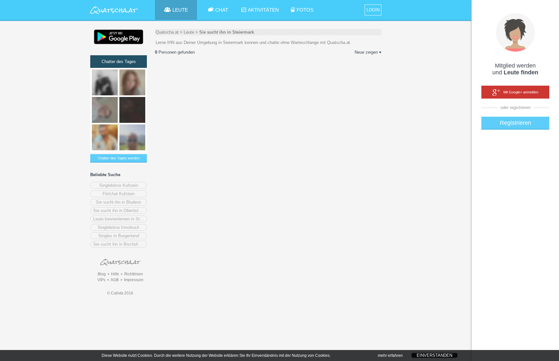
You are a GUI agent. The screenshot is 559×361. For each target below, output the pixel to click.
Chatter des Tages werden (118, 158)
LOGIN (373, 9)
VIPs (101, 280)
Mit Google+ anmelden (520, 92)
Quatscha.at (167, 32)
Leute (189, 32)
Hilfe (115, 274)
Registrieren (515, 123)
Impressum (133, 280)
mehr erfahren (390, 355)
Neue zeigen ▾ (368, 52)
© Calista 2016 (120, 293)
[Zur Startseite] (114, 14)
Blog (102, 274)
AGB (115, 280)
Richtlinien (133, 274)
